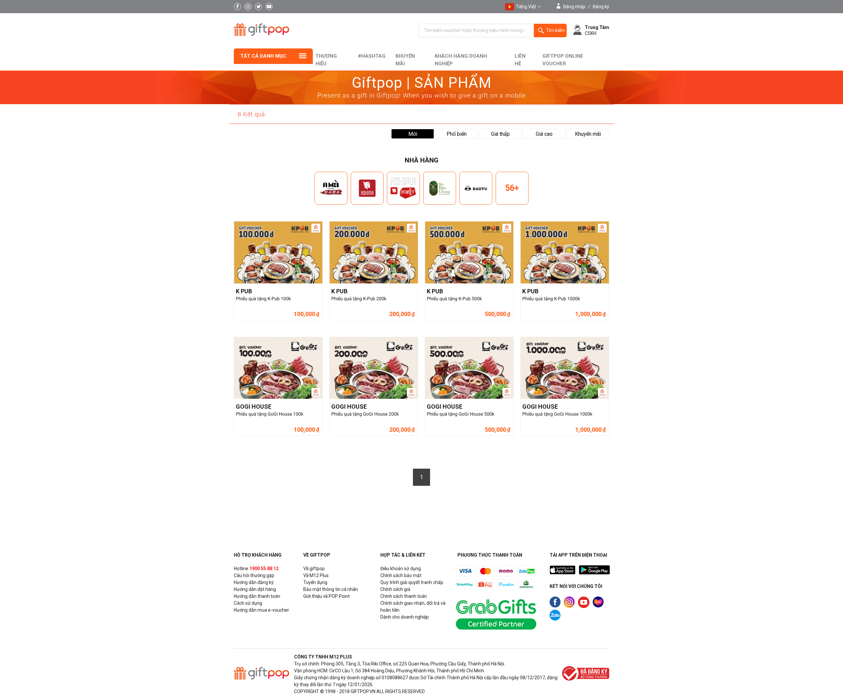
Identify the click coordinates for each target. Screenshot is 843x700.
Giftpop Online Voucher (562, 60)
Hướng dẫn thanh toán (257, 596)
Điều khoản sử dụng (400, 568)
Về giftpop (314, 568)
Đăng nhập (574, 6)
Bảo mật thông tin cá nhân (330, 589)
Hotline (256, 568)
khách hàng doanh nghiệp (461, 60)
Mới (412, 134)
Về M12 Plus (316, 575)
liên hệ (520, 60)
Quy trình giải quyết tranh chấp (411, 582)
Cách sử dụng (248, 603)
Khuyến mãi (405, 60)
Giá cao (544, 134)
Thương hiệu (326, 60)
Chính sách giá (395, 589)
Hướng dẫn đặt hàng (255, 589)
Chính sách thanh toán (403, 596)
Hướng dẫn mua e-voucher (261, 610)
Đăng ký (601, 6)
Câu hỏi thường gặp (254, 575)
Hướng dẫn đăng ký (254, 582)
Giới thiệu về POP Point (326, 596)
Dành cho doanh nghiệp (404, 617)
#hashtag (372, 56)
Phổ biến (457, 134)
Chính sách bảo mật (401, 575)
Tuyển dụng (315, 582)
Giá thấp (500, 134)
